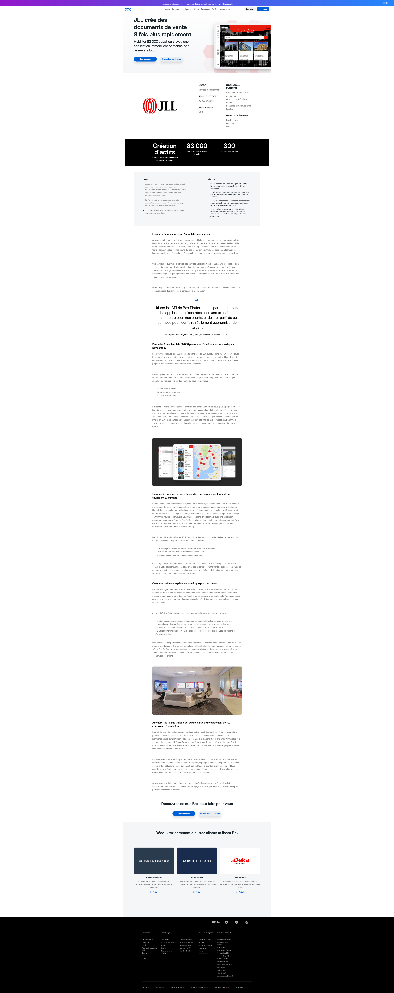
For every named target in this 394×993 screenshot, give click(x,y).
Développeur (186, 9)
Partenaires (145, 956)
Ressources (205, 9)
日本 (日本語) (221, 970)
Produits (167, 9)
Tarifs (214, 9)
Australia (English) (223, 956)
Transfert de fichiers (186, 951)
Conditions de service (177, 987)
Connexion (250, 9)
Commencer (263, 9)
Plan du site (160, 987)
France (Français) (222, 961)
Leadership (145, 942)
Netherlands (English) (224, 950)
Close (390, 3)
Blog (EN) (145, 945)
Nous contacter (224, 9)
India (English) (221, 947)
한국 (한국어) (221, 973)
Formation (202, 942)
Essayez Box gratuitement (171, 59)
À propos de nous (147, 939)
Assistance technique (205, 945)
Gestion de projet (185, 945)
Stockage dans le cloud (168, 942)
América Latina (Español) (225, 976)
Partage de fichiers (186, 939)
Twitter (236, 922)
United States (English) (224, 939)
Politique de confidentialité (199, 987)
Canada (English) (222, 959)
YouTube (216, 922)
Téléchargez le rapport (246, 3)
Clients (196, 9)
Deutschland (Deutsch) (224, 964)
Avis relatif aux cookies (222, 987)
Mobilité (163, 945)
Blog (226, 922)
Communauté (203, 948)
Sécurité (163, 948)
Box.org (144, 953)
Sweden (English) (223, 953)
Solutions (175, 9)
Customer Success (205, 939)
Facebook (247, 922)
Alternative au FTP (185, 948)
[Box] (128, 9)
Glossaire (201, 951)
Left (384, 3)
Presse (144, 959)
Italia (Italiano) (221, 967)
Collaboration (165, 939)
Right (386, 3)
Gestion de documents (187, 942)
